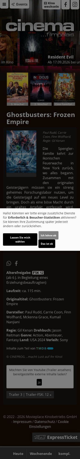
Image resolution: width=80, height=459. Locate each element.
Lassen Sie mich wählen (20, 239)
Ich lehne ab (48, 235)
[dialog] (40, 229)
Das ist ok (47, 243)
